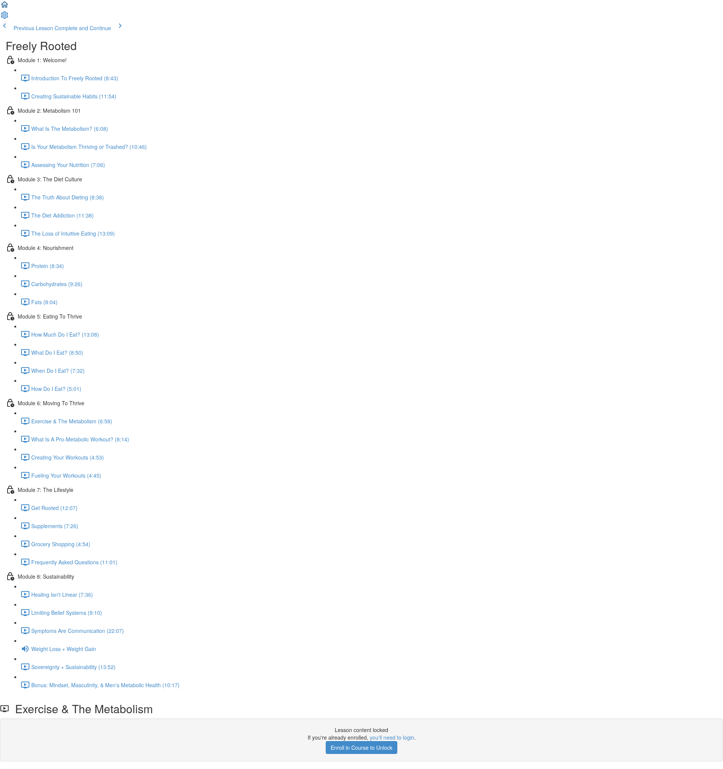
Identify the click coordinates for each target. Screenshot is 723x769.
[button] (4, 7)
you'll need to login (392, 737)
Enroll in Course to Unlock (361, 747)
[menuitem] (4, 17)
